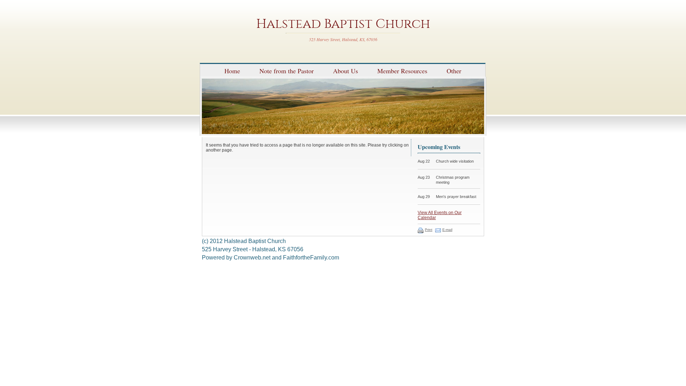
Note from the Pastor (286, 70)
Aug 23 (424, 177)
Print (428, 230)
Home (232, 70)
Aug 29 (424, 196)
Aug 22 (424, 161)
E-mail (447, 230)
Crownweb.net (252, 257)
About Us (345, 70)
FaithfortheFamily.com (311, 257)
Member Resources (402, 70)
